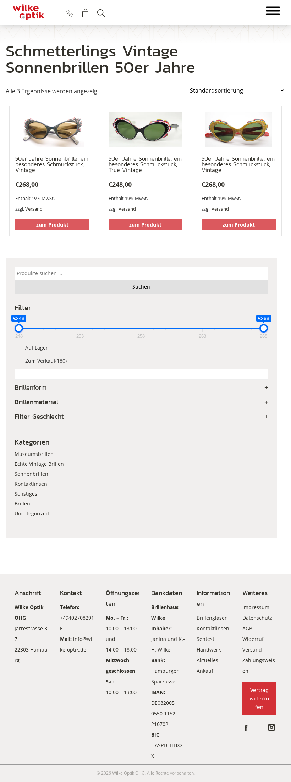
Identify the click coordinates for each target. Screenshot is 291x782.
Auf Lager (36, 347)
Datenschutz (257, 617)
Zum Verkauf (46, 360)
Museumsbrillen (34, 454)
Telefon (70, 13)
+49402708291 (77, 617)
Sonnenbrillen (31, 473)
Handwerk (209, 649)
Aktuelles (207, 660)
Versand (34, 209)
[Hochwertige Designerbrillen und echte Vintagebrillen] (28, 12)
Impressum (255, 607)
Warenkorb (85, 13)
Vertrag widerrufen (259, 698)
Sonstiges (26, 493)
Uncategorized (32, 513)
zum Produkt (52, 224)
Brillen (22, 503)
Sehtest (205, 639)
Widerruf (253, 639)
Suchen (101, 13)
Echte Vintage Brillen (39, 463)
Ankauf (205, 671)
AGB (247, 628)
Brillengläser (212, 617)
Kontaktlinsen (31, 483)
